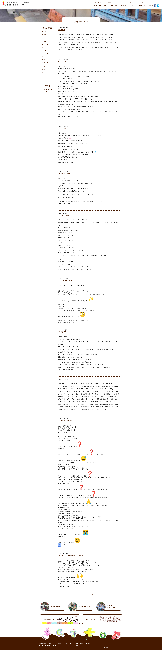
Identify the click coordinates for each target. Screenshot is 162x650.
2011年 (45, 78)
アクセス (131, 5)
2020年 (45, 50)
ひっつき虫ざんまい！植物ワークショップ (71, 556)
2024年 (45, 38)
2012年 (45, 75)
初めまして (61, 30)
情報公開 (123, 5)
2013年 (45, 72)
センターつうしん (132, 3)
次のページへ (90, 594)
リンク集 (150, 5)
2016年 (45, 63)
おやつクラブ (62, 332)
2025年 (45, 35)
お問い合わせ (141, 5)
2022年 (45, 44)
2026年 (45, 32)
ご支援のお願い (113, 5)
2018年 (45, 57)
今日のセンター (145, 3)
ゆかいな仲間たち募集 (100, 5)
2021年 (45, 47)
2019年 (45, 53)
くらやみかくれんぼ (64, 173)
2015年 (45, 66)
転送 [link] (65, 545)
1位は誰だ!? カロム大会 (65, 281)
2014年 (45, 69)
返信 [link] (62, 545)
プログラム (121, 3)
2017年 (45, 60)
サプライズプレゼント (65, 421)
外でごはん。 (62, 128)
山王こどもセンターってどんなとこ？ (104, 3)
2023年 (45, 41)
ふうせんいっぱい (63, 215)
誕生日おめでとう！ (64, 61)
